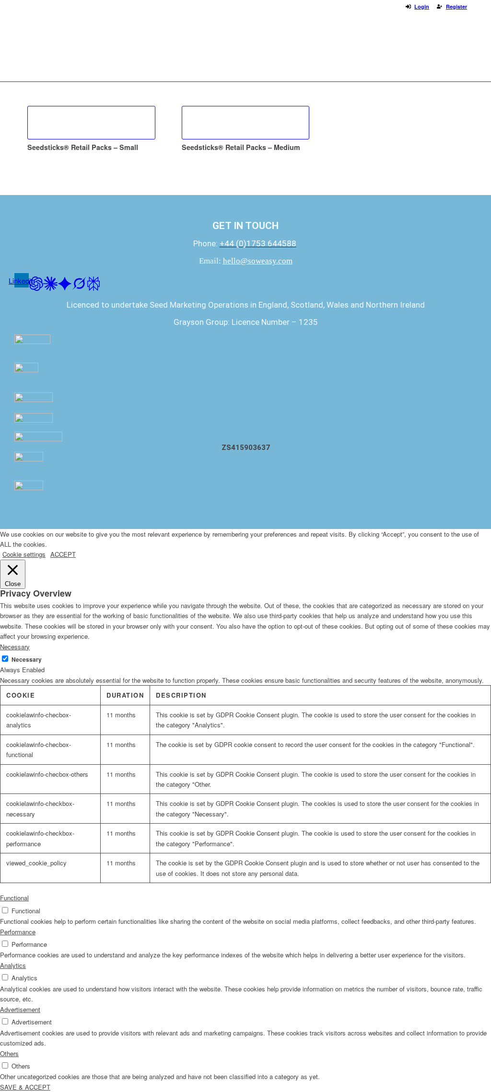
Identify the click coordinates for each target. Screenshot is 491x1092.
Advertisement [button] (20, 1009)
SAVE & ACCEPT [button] (25, 1087)
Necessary (27, 659)
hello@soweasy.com (257, 260)
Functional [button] (14, 897)
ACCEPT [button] (63, 554)
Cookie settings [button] (24, 554)
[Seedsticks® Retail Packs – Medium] (246, 122)
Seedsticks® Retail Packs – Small (82, 147)
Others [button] (9, 1053)
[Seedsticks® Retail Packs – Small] (91, 122)
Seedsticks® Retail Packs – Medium (241, 147)
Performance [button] (17, 931)
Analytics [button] (13, 965)
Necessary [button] (15, 646)
